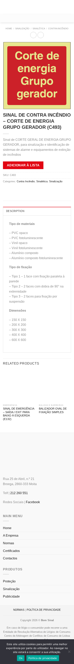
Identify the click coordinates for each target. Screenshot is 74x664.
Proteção (9, 581)
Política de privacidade (42, 658)
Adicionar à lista (23, 165)
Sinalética (39, 28)
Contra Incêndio (58, 28)
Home (9, 28)
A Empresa (10, 535)
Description (15, 211)
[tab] (37, 211)
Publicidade (11, 596)
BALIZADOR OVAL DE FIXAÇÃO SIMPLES (53, 410)
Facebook (33, 502)
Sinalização (22, 28)
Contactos (10, 558)
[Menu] (5, 7)
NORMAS (18, 609)
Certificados (11, 551)
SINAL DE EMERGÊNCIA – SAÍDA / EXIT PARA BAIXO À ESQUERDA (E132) (18, 414)
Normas (8, 543)
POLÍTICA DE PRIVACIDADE (44, 609)
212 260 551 (19, 493)
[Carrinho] (36, 18)
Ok (20, 658)
